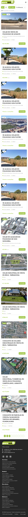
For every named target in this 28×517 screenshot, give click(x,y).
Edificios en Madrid (5, 482)
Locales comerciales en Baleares (8, 501)
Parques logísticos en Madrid (7, 475)
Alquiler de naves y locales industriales (9, 463)
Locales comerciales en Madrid (8, 476)
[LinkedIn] (10, 456)
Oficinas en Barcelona (6, 490)
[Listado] (2, 7)
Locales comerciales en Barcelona (8, 489)
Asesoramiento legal (6, 466)
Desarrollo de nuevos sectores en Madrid (9, 480)
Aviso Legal (23, 514)
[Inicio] (7, 2)
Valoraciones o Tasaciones (7, 464)
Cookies (16, 514)
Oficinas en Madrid (5, 477)
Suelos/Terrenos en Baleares (7, 504)
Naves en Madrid (5, 473)
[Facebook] (3, 456)
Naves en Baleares (5, 498)
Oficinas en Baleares (6, 503)
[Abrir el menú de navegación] (26, 2)
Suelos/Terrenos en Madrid (7, 479)
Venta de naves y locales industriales (9, 461)
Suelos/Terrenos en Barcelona (7, 492)
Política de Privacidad (7, 514)
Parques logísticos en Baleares (7, 500)
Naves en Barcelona (6, 486)
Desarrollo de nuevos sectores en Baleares (10, 506)
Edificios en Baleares (6, 507)
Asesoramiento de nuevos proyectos (9, 469)
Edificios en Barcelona (6, 494)
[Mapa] (6, 7)
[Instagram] (7, 456)
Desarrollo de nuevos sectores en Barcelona (10, 493)
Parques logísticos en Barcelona (8, 487)
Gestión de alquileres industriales (8, 467)
